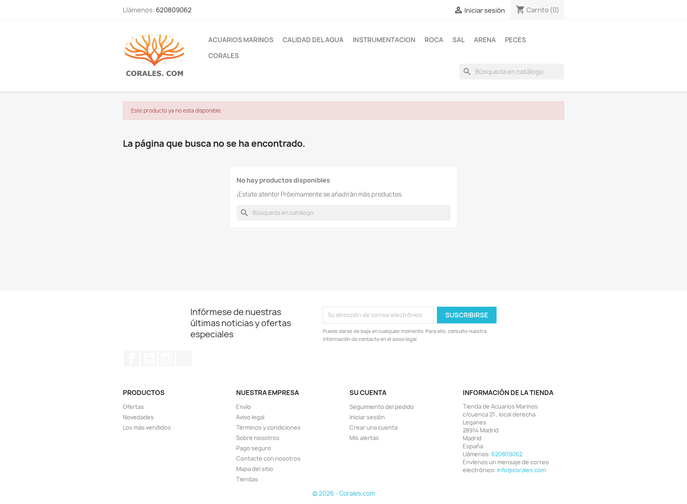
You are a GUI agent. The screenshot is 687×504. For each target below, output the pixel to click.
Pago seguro (253, 448)
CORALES (223, 55)
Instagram (167, 358)
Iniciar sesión (367, 417)
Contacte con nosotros (268, 458)
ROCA (434, 39)
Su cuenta (367, 392)
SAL (458, 39)
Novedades (138, 417)
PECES (515, 39)
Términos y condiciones (268, 427)
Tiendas (247, 479)
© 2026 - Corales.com (343, 493)
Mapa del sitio (254, 469)
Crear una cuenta (373, 427)
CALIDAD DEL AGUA (313, 39)
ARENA (485, 39)
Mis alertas (364, 438)
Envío (243, 407)
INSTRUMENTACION (384, 39)
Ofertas (133, 407)
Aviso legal (250, 417)
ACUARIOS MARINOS (241, 39)
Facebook (132, 358)
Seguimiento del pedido (381, 407)
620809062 (174, 10)
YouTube (149, 358)
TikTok (184, 358)
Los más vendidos (147, 427)
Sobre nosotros (257, 438)
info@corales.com (521, 470)
